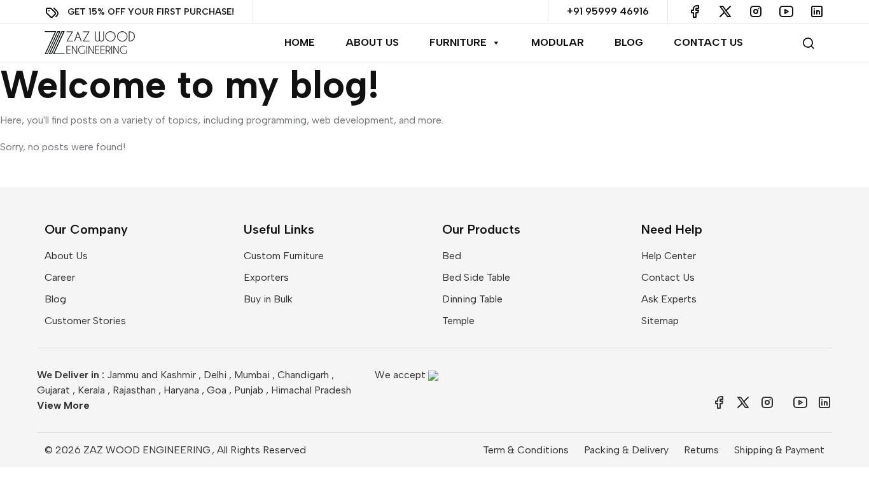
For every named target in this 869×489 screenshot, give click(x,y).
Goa (216, 390)
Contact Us (708, 42)
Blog (629, 42)
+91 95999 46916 (608, 11)
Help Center (668, 256)
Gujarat (53, 390)
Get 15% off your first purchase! (150, 11)
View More (63, 405)
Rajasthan (134, 390)
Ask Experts (669, 299)
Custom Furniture (284, 256)
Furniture (458, 42)
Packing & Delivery (626, 450)
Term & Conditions (526, 450)
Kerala (91, 390)
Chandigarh (303, 375)
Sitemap (660, 321)
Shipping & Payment (779, 450)
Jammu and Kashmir (151, 375)
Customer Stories (85, 321)
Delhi (215, 375)
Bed (451, 256)
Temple (458, 321)
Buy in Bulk (268, 299)
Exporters (266, 277)
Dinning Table (472, 299)
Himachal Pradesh (311, 390)
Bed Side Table (476, 277)
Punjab (248, 390)
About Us (372, 42)
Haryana (181, 390)
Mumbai (252, 375)
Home (299, 42)
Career (60, 277)
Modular (557, 42)
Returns (701, 450)
